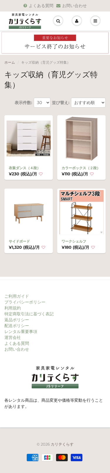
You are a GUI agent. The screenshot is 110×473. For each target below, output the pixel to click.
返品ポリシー (16, 319)
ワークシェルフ (74, 241)
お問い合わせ (74, 6)
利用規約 (12, 308)
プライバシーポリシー (24, 302)
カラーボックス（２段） (81, 168)
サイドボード (19, 241)
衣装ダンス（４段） (24, 168)
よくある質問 (41, 6)
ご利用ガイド (16, 296)
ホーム (9, 62)
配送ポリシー (16, 325)
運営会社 (12, 337)
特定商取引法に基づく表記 (29, 314)
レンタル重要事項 (20, 331)
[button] (41, 174)
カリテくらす (62, 444)
